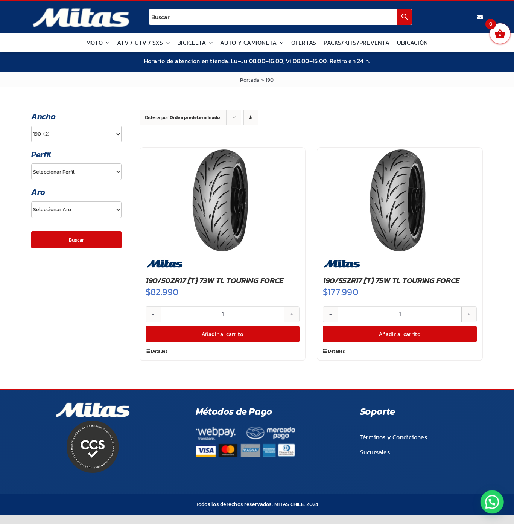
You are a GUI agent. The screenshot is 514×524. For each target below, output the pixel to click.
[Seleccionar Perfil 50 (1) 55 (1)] (76, 171)
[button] (492, 502)
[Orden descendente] (250, 117)
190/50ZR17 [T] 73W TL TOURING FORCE (215, 280)
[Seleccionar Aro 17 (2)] (76, 209)
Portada (250, 80)
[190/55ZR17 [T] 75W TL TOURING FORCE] (399, 200)
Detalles (159, 351)
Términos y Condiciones (393, 437)
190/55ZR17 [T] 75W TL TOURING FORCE (391, 280)
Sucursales (375, 452)
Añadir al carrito (222, 334)
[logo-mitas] (81, 9)
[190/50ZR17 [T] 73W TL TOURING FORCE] (222, 200)
